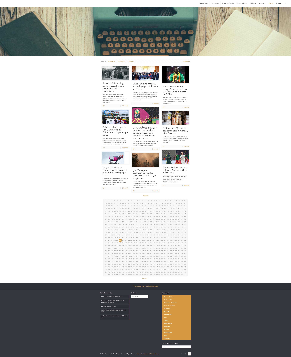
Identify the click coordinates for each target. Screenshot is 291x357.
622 (140, 256)
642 (115, 259)
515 (165, 245)
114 (179, 208)
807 (171, 272)
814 (112, 275)
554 (112, 251)
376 (182, 232)
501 (126, 245)
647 (129, 259)
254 (165, 221)
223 (159, 219)
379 (109, 235)
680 (140, 261)
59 (106, 206)
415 (129, 237)
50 (162, 203)
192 (154, 216)
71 (140, 206)
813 (109, 275)
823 (137, 275)
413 (123, 237)
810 (179, 272)
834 (168, 275)
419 (140, 237)
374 (176, 232)
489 (173, 243)
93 (120, 208)
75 (151, 206)
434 (182, 237)
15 (145, 200)
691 (171, 261)
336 (151, 229)
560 (129, 251)
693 (176, 261)
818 (123, 275)
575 (171, 251)
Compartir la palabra (169, 305)
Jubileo (166, 320)
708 (137, 264)
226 (168, 219)
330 (134, 229)
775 (162, 269)
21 (162, 200)
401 (171, 235)
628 (157, 256)
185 (134, 216)
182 (126, 216)
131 (145, 211)
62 (114, 206)
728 (112, 267)
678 (134, 261)
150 (117, 214)
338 (157, 229)
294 (115, 227)
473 (129, 243)
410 (115, 237)
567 (148, 251)
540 (154, 248)
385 (126, 235)
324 (117, 229)
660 (165, 259)
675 (126, 261)
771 (151, 269)
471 (123, 243)
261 (185, 221)
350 (109, 232)
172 (179, 214)
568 (151, 251)
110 (168, 208)
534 (137, 248)
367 (157, 232)
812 (185, 272)
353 (117, 232)
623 (143, 256)
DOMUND (166, 311)
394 (151, 235)
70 (137, 206)
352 (115, 232)
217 (143, 219)
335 (148, 229)
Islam (165, 317)
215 (137, 219)
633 (171, 256)
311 (162, 227)
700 (115, 264)
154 (129, 214)
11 (134, 200)
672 (117, 261)
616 (123, 256)
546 (171, 248)
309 (157, 227)
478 (143, 243)
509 (148, 245)
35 (120, 203)
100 (140, 208)
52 (168, 203)
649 (134, 259)
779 (173, 269)
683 (148, 261)
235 (112, 221)
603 (168, 253)
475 (134, 243)
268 (123, 224)
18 (154, 200)
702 (120, 264)
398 (162, 235)
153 (126, 214)
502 (129, 245)
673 (120, 261)
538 (148, 248)
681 (143, 261)
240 (126, 221)
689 (165, 261)
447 (137, 240)
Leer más (125, 106)
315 (173, 227)
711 (145, 264)
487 (168, 243)
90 (112, 208)
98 (134, 208)
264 (112, 224)
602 (165, 253)
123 (123, 211)
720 (171, 264)
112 (173, 208)
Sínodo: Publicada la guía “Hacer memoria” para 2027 (113, 311)
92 (117, 208)
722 (176, 264)
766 (137, 269)
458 (168, 240)
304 (143, 227)
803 (159, 272)
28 (182, 200)
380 (112, 235)
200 (176, 216)
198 (171, 216)
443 (126, 240)
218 (145, 219)
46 (151, 203)
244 (137, 221)
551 (185, 248)
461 (176, 240)
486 (165, 243)
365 (151, 232)
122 (120, 211)
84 (176, 206)
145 (185, 211)
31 (109, 203)
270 (129, 224)
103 (148, 208)
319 (185, 227)
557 (120, 251)
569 (154, 251)
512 (157, 245)
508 (145, 245)
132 (148, 211)
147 (109, 214)
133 (151, 211)
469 (117, 243)
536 (143, 248)
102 (145, 208)
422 (148, 237)
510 (151, 245)
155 (131, 214)
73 (145, 206)
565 (143, 251)
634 (173, 256)
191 (151, 216)
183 (129, 216)
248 (148, 221)
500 (123, 245)
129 (140, 211)
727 (109, 267)
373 (173, 232)
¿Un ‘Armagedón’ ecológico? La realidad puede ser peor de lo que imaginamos (144, 174)
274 (140, 224)
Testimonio (167, 338)
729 (115, 267)
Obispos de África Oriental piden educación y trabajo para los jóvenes (113, 301)
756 (109, 269)
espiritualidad (167, 314)
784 (106, 272)
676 (129, 261)
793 (131, 272)
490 (176, 243)
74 (148, 206)
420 (143, 237)
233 (106, 221)
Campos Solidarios (169, 297)
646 (126, 259)
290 (185, 224)
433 (179, 237)
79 (162, 206)
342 (168, 229)
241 (129, 221)
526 (115, 248)
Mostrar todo (186, 61)
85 (179, 206)
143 (179, 211)
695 (182, 261)
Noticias (166, 329)
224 (162, 219)
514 (162, 245)
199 (173, 216)
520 (179, 245)
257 (173, 221)
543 (162, 248)
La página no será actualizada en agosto (112, 296)
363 (145, 232)
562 (134, 251)
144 (182, 211)
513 (159, 245)
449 (143, 240)
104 (151, 208)
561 (131, 251)
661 (168, 259)
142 (176, 211)
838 (179, 275)
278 (151, 224)
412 (120, 237)
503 (131, 245)
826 (145, 275)
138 (165, 211)
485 (162, 243)
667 (185, 259)
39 (131, 203)
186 (137, 216)
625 (148, 256)
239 (123, 221)
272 (134, 224)
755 (106, 269)
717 (162, 264)
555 (115, 251)
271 (131, 224)
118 (109, 211)
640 (109, 259)
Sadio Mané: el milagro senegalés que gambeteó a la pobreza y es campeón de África (175, 90)
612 (112, 256)
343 (171, 229)
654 (148, 259)
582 (109, 253)
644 (120, 259)
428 (165, 237)
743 (154, 267)
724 (182, 264)
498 (117, 245)
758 (115, 269)
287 (176, 224)
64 (120, 206)
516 (168, 245)
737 (137, 267)
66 (126, 206)
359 (134, 232)
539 (151, 248)
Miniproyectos (168, 323)
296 (120, 227)
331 (137, 229)
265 (115, 224)
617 (126, 256)
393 (148, 235)
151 (120, 214)
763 (129, 269)
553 (109, 251)
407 (106, 237)
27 (179, 200)
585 (117, 253)
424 (154, 237)
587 (123, 253)
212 (129, 219)
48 (156, 203)
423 (151, 237)
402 (173, 235)
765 (134, 269)
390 (140, 235)
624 (145, 256)
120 (115, 211)
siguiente (144, 278)
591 (134, 253)
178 (115, 216)
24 (170, 200)
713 (151, 264)
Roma (165, 335)
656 (154, 259)
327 (126, 229)
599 (157, 253)
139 (168, 211)
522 (185, 245)
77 (156, 206)
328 (129, 229)
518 (173, 245)
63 (117, 206)
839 (182, 275)
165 (159, 214)
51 (165, 203)
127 (134, 211)
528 (120, 248)
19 (156, 200)
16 (148, 200)
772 (154, 269)
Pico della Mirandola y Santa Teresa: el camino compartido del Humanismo (113, 87)
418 (137, 237)
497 (115, 245)
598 (154, 253)
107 (159, 208)
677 (131, 261)
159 (143, 214)
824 (140, 275)
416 (131, 237)
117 (106, 211)
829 (154, 275)
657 (157, 259)
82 (170, 206)
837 (176, 275)
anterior (146, 195)
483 (157, 243)
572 (162, 251)
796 (140, 272)
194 (159, 216)
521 (182, 245)
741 (148, 267)
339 (159, 229)
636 (179, 256)
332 (140, 229)
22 (165, 200)
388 (134, 235)
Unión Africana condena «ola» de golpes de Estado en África (145, 86)
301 (134, 227)
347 (182, 229)
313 (168, 227)
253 (162, 221)
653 (145, 259)
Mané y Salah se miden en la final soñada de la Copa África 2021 (175, 170)
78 (159, 206)
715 (157, 264)
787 (115, 272)
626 (151, 256)
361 (140, 232)
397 (159, 235)
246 (143, 221)
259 (179, 221)
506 (140, 245)
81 (168, 206)
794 (134, 272)
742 (151, 267)
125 (129, 211)
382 (117, 235)
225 (165, 219)
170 (173, 214)
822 (134, 275)
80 (165, 206)
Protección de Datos (139, 286)
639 (106, 259)
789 (120, 272)
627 (154, 256)
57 (182, 203)
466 (109, 243)
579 (182, 251)
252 (159, 221)
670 (112, 261)
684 (151, 261)
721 (173, 264)
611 (109, 256)
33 (114, 203)
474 (131, 243)
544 (165, 248)
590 (131, 253)
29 (184, 200)
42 (140, 203)
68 (131, 206)
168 (168, 214)
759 (117, 269)
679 (137, 261)
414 (126, 237)
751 (176, 267)
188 (143, 216)
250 (154, 221)
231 (182, 219)
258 (176, 221)
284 (168, 224)
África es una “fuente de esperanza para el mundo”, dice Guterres (175, 131)
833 (165, 275)
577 (176, 251)
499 (120, 245)
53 (170, 203)
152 (123, 214)
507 (143, 245)
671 (115, 261)
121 (117, 211)
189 (145, 216)
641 (112, 259)
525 (112, 248)
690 (168, 261)
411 (117, 237)
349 (106, 232)
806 (168, 272)
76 (154, 206)
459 (171, 240)
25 (173, 200)
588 (126, 253)
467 (112, 243)
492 (182, 243)
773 (157, 269)
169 (171, 214)
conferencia (167, 308)
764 (131, 269)
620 (134, 256)
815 (115, 275)
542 (159, 248)
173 (182, 214)
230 (179, 219)
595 (145, 253)
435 (185, 237)
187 (140, 216)
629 (159, 256)
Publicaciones (168, 332)
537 (145, 248)
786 (112, 272)
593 (140, 253)
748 (168, 267)
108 (162, 208)
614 (117, 256)
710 (143, 264)
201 (179, 216)
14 (142, 200)
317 (179, 227)
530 (126, 248)
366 (154, 232)
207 (115, 219)
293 (112, 227)
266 (117, 224)
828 (151, 275)
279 (154, 224)
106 (157, 208)
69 (134, 206)
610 (106, 256)
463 (182, 240)
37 (126, 203)
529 (123, 248)
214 (134, 219)
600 (159, 253)
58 (184, 203)
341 (165, 229)
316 (176, 227)
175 (106, 216)
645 (123, 259)
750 (173, 267)
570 (157, 251)
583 (112, 253)
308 (154, 227)
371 (168, 232)
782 (182, 269)
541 (157, 248)
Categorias (112, 61)
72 (142, 206)
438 (112, 240)
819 (126, 275)
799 (148, 272)
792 (129, 272)
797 (143, 272)
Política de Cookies (152, 286)
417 (134, 237)
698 (109, 264)
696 (185, 261)
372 (171, 232)
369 (162, 232)
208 (117, 219)
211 (126, 219)
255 (168, 221)
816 (117, 275)
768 (143, 269)
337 (154, 229)
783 (185, 269)
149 (115, 214)
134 (154, 211)
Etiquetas (122, 61)
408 (109, 237)
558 (123, 251)
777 (168, 269)
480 (148, 243)
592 (137, 253)
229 (176, 219)
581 (106, 253)
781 (179, 269)
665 (179, 259)
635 (176, 256)
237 (117, 221)
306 (148, 227)
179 (117, 216)
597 (151, 253)
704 (126, 264)
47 (154, 203)
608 (182, 253)
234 (109, 221)
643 (117, 259)
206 (112, 219)
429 (168, 237)
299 (129, 227)
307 (151, 227)
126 (131, 211)
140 (171, 211)
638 (185, 256)
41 (137, 203)
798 (145, 272)
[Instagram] (185, 354)
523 (106, 248)
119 (112, 211)
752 (179, 267)
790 (123, 272)
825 (143, 275)
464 (185, 240)
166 (162, 214)
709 (140, 264)
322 (112, 229)
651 (140, 259)
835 (171, 275)
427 (162, 237)
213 (131, 219)
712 (148, 264)
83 (173, 206)
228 (173, 219)
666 (182, 259)
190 (148, 216)
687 (159, 261)
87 (184, 206)
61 (112, 206)
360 (137, 232)
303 (140, 227)
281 (159, 224)
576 (173, 251)
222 (157, 219)
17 (151, 200)
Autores (132, 61)
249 (151, 221)
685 (154, 261)
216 (140, 219)
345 (176, 229)
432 (176, 237)
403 (176, 235)
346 (179, 229)
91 (114, 208)
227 (171, 219)
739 (143, 267)
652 (143, 259)
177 (112, 216)
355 (123, 232)
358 (131, 232)
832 (162, 275)
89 (109, 208)
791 (126, 272)
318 (182, 227)
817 (120, 275)
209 (120, 219)
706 (131, 264)
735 (131, 267)
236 (115, 221)
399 (165, 235)
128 (137, 211)
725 (185, 264)
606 (176, 253)
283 (165, 224)
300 (131, 227)
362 (143, 232)
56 (179, 203)
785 (109, 272)
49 (159, 203)
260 (182, 221)
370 (165, 232)
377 (185, 232)
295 (117, 227)
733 (126, 267)
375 (179, 232)
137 (162, 211)
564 (140, 251)
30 (106, 203)
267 (120, 224)
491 (179, 243)
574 (168, 251)
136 (159, 211)
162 (151, 214)
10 (131, 200)
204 (106, 219)
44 (145, 203)
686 (157, 261)
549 (179, 248)
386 (129, 235)
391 (143, 235)
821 (131, 275)
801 (154, 272)
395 (154, 235)
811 (182, 272)
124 (126, 211)
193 (157, 216)
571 (159, 251)
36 (123, 203)
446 (134, 240)
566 (145, 251)
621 (137, 256)
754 (185, 267)
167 (165, 214)
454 (157, 240)
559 (126, 251)
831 (159, 275)
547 (173, 248)
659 (162, 259)
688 (162, 261)
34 (117, 203)
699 (112, 264)
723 (179, 264)
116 (185, 208)
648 (131, 259)
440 (117, 240)
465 (106, 243)
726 (106, 267)
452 (151, 240)
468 (115, 243)
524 (109, 248)
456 (162, 240)
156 (134, 214)
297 (123, 227)
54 (173, 203)
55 (176, 203)
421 (145, 237)
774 (159, 269)
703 (123, 264)
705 (129, 264)
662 (171, 259)
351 (112, 232)
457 (165, 240)
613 (115, 256)
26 (176, 200)
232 (185, 219)
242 (131, 221)
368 (159, 232)
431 (173, 237)
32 (112, 203)
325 (120, 229)
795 (137, 272)
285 (171, 224)
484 (159, 243)
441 (120, 240)
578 (179, 251)
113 (176, 208)
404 (179, 235)
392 (145, 235)
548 (176, 248)
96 (128, 208)
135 (157, 211)
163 (154, 214)
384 (123, 235)
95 (126, 208)
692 (173, 261)
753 (182, 267)
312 (165, 227)
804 (162, 272)
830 (157, 275)
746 (162, 267)
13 (140, 200)
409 (112, 237)
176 (109, 216)
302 (137, 227)
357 (129, 232)
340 (162, 229)
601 (162, 253)
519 (176, 245)
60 (109, 206)
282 (162, 224)
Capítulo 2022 (168, 300)
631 (165, 256)
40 (134, 203)
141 (173, 211)
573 (165, 251)
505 (137, 245)
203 (185, 216)
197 (168, 216)
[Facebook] (181, 354)
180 (120, 216)
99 (137, 208)
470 (120, 243)
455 (159, 240)
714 (154, 264)
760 (120, 269)
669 (109, 261)
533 (134, 248)
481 (151, 243)
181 (123, 216)
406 (185, 235)
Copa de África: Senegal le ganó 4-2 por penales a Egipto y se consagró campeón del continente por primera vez (145, 133)
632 (168, 256)
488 (171, 243)
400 (168, 235)
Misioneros (167, 326)
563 (137, 251)
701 (117, 264)
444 (129, 240)
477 (140, 243)
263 (109, 224)
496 (112, 245)
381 (115, 235)
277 (148, 224)
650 (137, 259)
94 (123, 208)
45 (148, 203)
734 (129, 267)
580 (185, 251)
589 (129, 253)
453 (154, 240)
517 (171, 245)
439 (115, 240)
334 (145, 229)
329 (131, 229)
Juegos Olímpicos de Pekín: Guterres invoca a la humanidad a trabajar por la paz (115, 171)
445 (131, 240)
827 (148, 275)
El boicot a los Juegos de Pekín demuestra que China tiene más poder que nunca (115, 131)
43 (142, 203)
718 (165, 264)
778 (171, 269)
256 (171, 221)
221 (154, 219)
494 (106, 245)
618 (129, 256)
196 (165, 216)
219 (148, 219)
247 (145, 221)
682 (145, 261)
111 (171, 208)
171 (176, 214)
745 (159, 267)
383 (120, 235)
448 (140, 240)
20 (159, 200)
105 (154, 208)
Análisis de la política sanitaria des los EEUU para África (114, 317)
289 (182, 224)
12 (137, 200)
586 (120, 253)
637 (182, 256)
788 (117, 272)
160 (145, 214)
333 (143, 229)
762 (126, 269)
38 (128, 203)
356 (126, 232)
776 (165, 269)
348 (185, 229)
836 (173, 275)
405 (182, 235)
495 (109, 245)
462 (179, 240)
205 (109, 219)
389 (137, 235)
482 (154, 243)
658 (159, 259)
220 (151, 219)
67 (128, 206)
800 (151, 272)
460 (173, 240)
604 (171, 253)
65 (123, 206)
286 (173, 224)
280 (157, 224)
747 (165, 267)
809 (176, 272)
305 (145, 227)
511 (154, 245)
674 (123, 261)
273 (137, 224)
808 (173, 272)
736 (134, 267)
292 (109, 227)
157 (137, 214)
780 (176, 269)
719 (168, 264)
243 (134, 221)
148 (112, 214)
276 (145, 224)
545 (168, 248)
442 (123, 240)
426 (159, 237)
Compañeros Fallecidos (170, 303)
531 (129, 248)
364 (148, 232)
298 (126, 227)
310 (159, 227)
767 (140, 269)
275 (143, 224)
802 (157, 272)
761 (123, 269)
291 (106, 227)
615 (120, 256)
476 (137, 243)
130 (143, 211)
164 (157, 214)
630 (162, 256)
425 (157, 237)
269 (126, 224)
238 (120, 221)
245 (140, 221)
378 (106, 235)
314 (171, 227)
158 (140, 214)
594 (143, 253)
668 (106, 261)
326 (123, 229)
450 (145, 240)
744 (157, 267)
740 (145, 267)
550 (182, 248)
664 (176, 259)
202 (182, 216)
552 (106, 251)
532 (131, 248)
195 (162, 216)
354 (120, 232)
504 (134, 245)
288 (179, 224)
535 (140, 248)
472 (126, 243)
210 (123, 219)
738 (140, 267)
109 (165, 208)
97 (131, 208)
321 (109, 229)
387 (131, 235)
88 (106, 208)
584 (115, 253)
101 (143, 208)
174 (185, 214)
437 (109, 240)
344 (173, 229)
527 (117, 248)
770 (148, 269)
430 (171, 237)
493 (185, 243)
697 (106, 264)
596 (148, 253)
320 (106, 229)
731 (120, 267)
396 (157, 235)
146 (106, 214)
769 (145, 269)
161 (148, 214)
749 (171, 267)
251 (157, 221)
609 (185, 253)
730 (117, 267)
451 (148, 240)
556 (117, 251)
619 (131, 256)
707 (134, 264)
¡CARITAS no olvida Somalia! (108, 306)
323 (115, 229)
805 (165, 272)
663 (173, 259)
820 (129, 275)
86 (182, 206)
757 (112, 269)
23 (168, 200)
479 (145, 243)
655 (151, 259)
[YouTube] (183, 354)
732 (123, 267)
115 (182, 208)
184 (131, 216)
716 (159, 264)
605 (173, 253)
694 (179, 261)
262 (106, 224)
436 (106, 240)
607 (179, 253)
